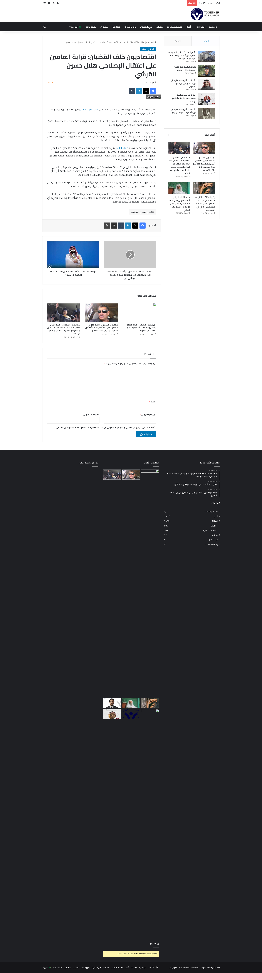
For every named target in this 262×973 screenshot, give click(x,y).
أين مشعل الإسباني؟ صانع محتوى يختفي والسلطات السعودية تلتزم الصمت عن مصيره (141, 327)
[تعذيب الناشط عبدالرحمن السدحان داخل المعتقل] (206, 71)
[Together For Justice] (205, 14)
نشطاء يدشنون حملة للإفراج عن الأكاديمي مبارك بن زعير (183, 111)
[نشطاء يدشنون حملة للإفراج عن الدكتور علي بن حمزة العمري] (206, 84)
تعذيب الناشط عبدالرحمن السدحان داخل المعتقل (185, 68)
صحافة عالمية (209, 530)
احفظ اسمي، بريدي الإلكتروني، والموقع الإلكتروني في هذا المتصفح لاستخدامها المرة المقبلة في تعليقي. (105, 427)
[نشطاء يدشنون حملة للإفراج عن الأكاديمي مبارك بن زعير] (206, 113)
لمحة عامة (91, 27)
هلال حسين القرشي (89, 109)
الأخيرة (178, 41)
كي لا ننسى (146, 27)
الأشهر (206, 41)
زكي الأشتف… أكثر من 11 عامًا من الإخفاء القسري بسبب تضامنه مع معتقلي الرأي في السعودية (205, 203)
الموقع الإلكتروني (91, 414)
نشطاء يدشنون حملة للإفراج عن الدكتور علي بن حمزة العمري (183, 83)
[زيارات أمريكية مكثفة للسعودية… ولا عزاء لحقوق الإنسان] (206, 99)
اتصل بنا (116, 27)
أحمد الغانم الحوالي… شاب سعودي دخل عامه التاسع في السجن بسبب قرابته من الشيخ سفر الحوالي (179, 203)
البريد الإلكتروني (148, 414)
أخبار (188, 27)
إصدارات (201, 27)
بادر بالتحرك (130, 27)
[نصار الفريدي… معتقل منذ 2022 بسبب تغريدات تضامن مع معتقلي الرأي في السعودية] (112, 714)
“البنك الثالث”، (122, 148)
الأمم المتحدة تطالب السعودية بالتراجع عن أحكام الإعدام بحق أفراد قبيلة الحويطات (182, 55)
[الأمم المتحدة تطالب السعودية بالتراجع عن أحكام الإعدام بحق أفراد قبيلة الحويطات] (206, 56)
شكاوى (104, 27)
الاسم (152, 401)
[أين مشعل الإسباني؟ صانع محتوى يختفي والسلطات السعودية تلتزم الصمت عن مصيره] (139, 312)
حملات (159, 27)
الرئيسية (213, 27)
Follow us (154, 943)
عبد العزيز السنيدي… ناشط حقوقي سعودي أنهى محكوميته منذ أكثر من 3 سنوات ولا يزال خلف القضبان (101, 327)
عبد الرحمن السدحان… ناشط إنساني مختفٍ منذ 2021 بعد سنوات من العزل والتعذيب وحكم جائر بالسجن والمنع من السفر (63, 329)
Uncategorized (211, 511)
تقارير (135, 42)
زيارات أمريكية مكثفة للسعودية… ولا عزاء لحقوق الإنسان (183, 98)
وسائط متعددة (174, 27)
